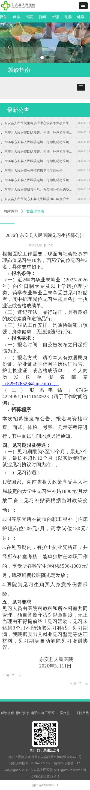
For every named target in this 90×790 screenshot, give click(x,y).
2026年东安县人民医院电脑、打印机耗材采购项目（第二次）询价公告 (39, 158)
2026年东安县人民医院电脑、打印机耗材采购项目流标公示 (39, 177)
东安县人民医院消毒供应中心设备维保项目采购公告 (39, 120)
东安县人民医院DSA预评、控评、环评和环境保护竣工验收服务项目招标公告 (39, 148)
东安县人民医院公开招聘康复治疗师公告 (33, 167)
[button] (83, 5)
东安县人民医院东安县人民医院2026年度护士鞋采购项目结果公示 (39, 196)
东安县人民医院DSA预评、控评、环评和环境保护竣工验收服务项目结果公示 (39, 129)
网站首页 (10, 211)
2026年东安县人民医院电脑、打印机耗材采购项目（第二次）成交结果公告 (39, 139)
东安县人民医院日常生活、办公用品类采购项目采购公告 (39, 186)
